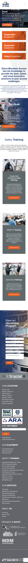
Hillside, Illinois (6, 389)
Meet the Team (6, 514)
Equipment (9, 35)
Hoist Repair (5, 489)
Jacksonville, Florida (7, 401)
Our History (5, 512)
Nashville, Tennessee (7, 403)
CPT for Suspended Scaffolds (9, 464)
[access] (20, 531)
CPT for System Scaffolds (8, 466)
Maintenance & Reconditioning (9, 491)
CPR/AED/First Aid (7, 480)
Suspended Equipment (7, 449)
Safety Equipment (6, 453)
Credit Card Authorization (8, 439)
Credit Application (6, 437)
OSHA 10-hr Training (7, 476)
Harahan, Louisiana (7, 395)
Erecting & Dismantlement (8, 495)
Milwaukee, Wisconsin (7, 391)
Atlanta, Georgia (6, 393)
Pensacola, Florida (6, 397)
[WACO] (8, 531)
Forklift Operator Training (8, 472)
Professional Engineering (8, 493)
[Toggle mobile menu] (25, 4)
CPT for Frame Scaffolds (8, 468)
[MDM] (8, 538)
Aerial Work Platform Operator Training (12, 474)
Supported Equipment (7, 451)
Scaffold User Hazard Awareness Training (12, 470)
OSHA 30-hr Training (7, 478)
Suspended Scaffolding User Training (11, 462)
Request (11, 522)
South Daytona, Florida (8, 399)
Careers (4, 516)
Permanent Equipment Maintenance (11, 501)
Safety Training (6, 503)
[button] (4, 376)
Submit (9, 362)
